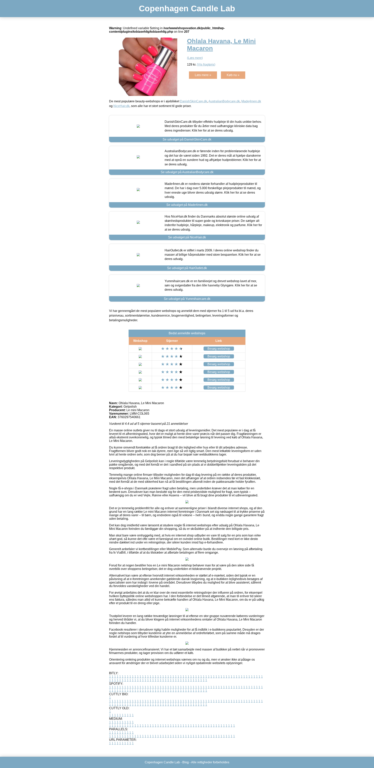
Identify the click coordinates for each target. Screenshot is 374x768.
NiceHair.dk (121, 106)
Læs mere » (203, 75)
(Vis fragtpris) (206, 64)
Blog (185, 762)
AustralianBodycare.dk (224, 101)
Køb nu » (233, 75)
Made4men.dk (251, 101)
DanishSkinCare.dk (193, 101)
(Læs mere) (195, 58)
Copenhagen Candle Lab (187, 8)
